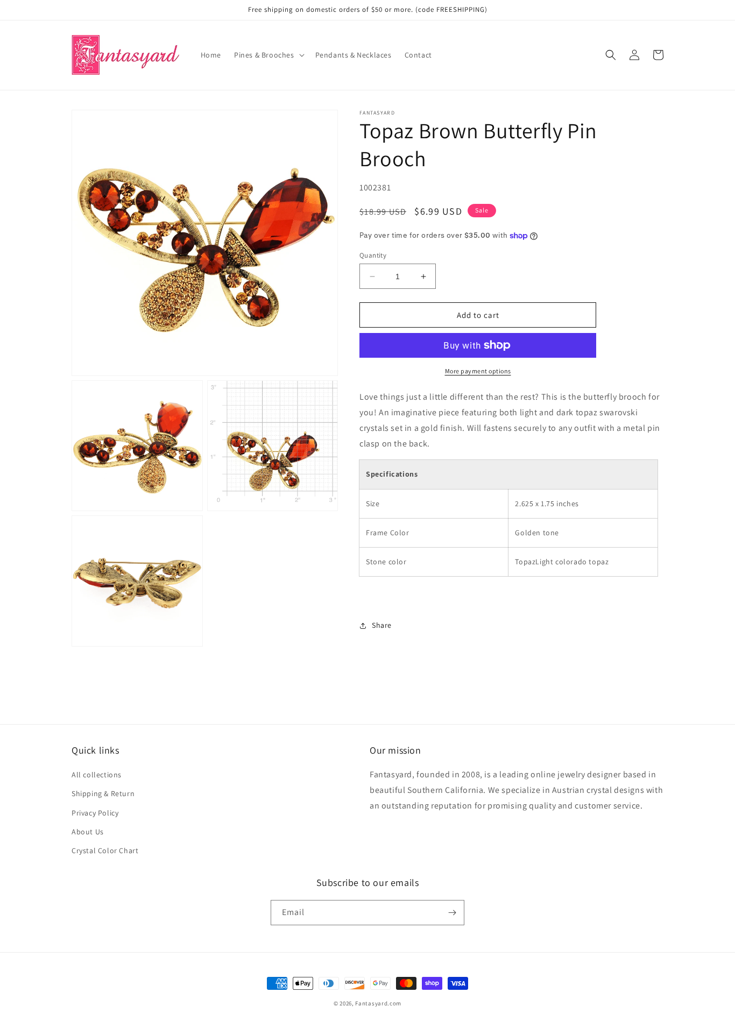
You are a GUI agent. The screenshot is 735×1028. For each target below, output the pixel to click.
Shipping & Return (103, 793)
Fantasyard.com (378, 1003)
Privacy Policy (95, 813)
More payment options (478, 371)
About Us (88, 831)
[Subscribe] (452, 912)
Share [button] (382, 625)
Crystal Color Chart (105, 850)
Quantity (372, 255)
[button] (268, 55)
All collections (97, 774)
